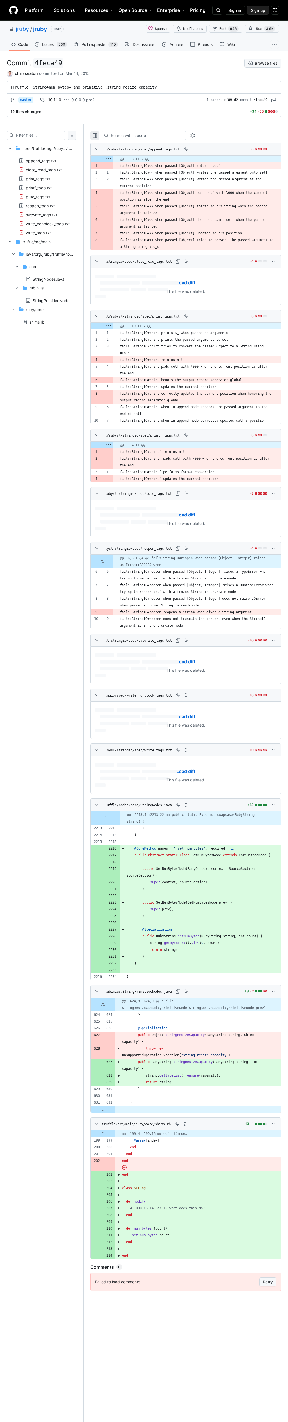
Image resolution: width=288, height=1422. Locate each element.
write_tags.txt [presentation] (38, 232)
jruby (22, 29)
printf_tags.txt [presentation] (39, 187)
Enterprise (168, 10)
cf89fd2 (231, 100)
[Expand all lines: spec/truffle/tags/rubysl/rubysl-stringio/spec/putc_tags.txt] (186, 493)
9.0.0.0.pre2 (82, 99)
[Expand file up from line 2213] (105, 818)
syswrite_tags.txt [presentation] (41, 214)
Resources (96, 10)
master (26, 100)
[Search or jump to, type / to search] (217, 10)
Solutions (64, 10)
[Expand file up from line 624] (103, 1004)
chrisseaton (26, 73)
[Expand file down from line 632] (103, 1109)
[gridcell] (186, 159)
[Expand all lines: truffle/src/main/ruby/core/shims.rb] (185, 1124)
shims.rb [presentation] (37, 321)
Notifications (193, 28)
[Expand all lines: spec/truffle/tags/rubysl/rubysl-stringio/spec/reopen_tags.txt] (186, 548)
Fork (228, 28)
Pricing (198, 10)
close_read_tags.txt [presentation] (44, 169)
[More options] (274, 149)
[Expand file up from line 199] (103, 1133)
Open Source (132, 10)
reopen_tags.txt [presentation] (40, 205)
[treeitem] (41, 188)
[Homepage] (13, 10)
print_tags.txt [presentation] (38, 178)
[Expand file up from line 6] (102, 561)
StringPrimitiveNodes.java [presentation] (56, 300)
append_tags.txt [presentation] (41, 160)
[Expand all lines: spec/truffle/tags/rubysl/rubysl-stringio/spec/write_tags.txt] (186, 750)
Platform (34, 10)
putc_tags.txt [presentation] (38, 196)
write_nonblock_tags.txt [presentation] (48, 223)
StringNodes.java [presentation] (48, 279)
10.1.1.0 (54, 99)
